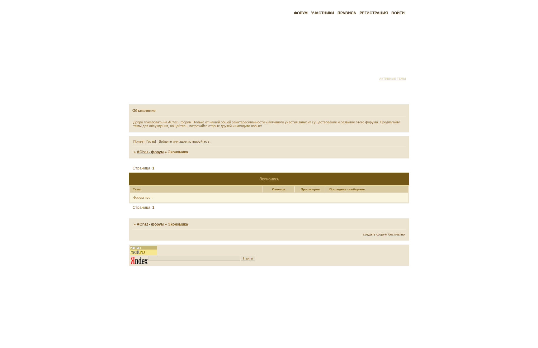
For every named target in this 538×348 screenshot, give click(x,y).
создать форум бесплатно (384, 234)
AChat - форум (150, 152)
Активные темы (392, 78)
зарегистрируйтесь (194, 141)
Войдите (165, 141)
